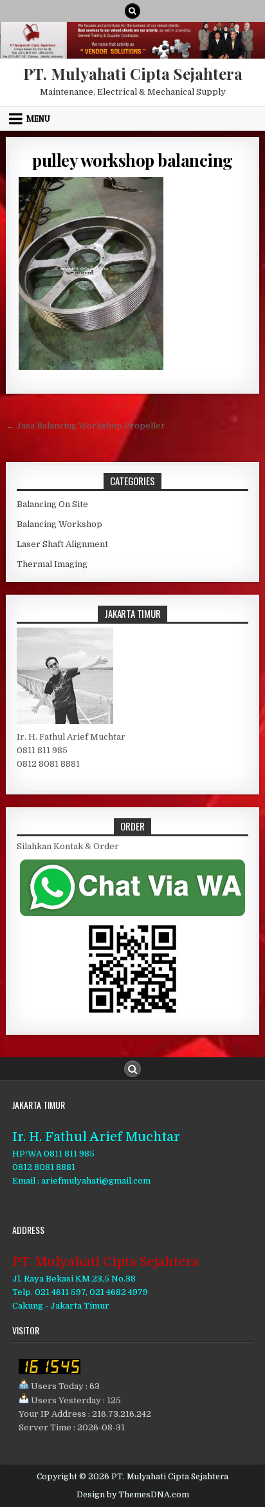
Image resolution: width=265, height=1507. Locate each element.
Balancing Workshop (59, 524)
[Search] (132, 11)
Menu (38, 118)
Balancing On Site (52, 504)
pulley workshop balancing (132, 160)
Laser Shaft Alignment (62, 544)
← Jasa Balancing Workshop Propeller (85, 425)
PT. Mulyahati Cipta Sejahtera (132, 73)
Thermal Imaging (52, 564)
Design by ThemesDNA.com (133, 1494)
